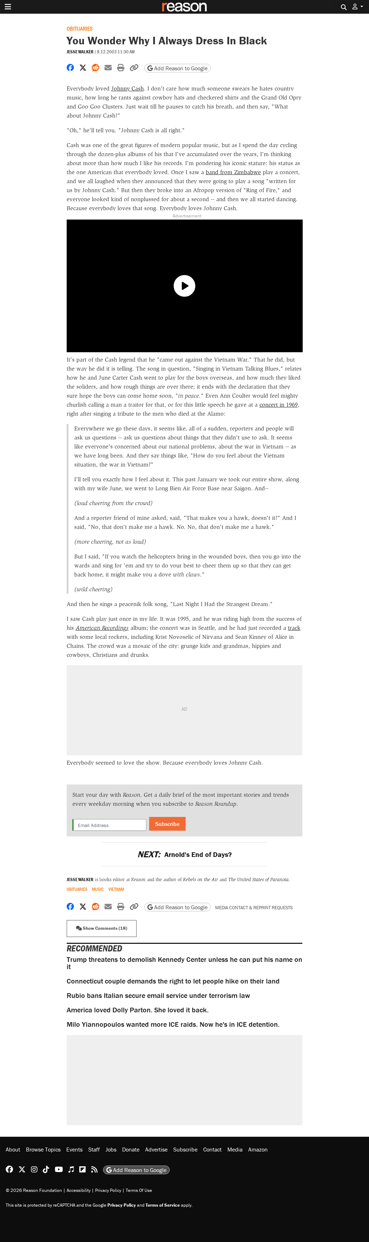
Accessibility (78, 1190)
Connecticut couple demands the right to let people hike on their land (173, 980)
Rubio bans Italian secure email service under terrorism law (158, 995)
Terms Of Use (139, 1190)
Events (74, 1149)
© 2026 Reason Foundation (34, 1190)
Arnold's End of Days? (184, 854)
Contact (212, 1149)
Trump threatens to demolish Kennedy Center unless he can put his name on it (184, 963)
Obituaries (80, 28)
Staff (94, 1149)
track (294, 627)
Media (235, 1149)
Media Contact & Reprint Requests (254, 908)
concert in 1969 (278, 404)
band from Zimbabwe (233, 172)
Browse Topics (43, 1149)
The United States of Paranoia (258, 879)
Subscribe (167, 823)
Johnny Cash (127, 88)
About (13, 1149)
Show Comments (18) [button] (104, 928)
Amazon (258, 1149)
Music (98, 889)
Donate (130, 1149)
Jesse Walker (80, 52)
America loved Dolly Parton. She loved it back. (138, 1009)
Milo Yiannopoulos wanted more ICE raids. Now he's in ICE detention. (173, 1024)
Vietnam (116, 889)
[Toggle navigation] (8, 6)
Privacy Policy (108, 1190)
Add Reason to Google (180, 68)
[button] (357, 6)
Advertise (156, 1149)
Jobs (111, 1149)
